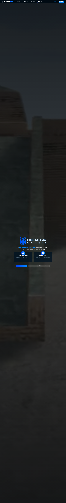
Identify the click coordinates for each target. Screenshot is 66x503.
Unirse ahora (32, 265)
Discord (40, 1)
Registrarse (61, 1)
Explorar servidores (22, 265)
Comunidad (19, 1)
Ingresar (55, 1)
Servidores (27, 1)
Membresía (34, 1)
